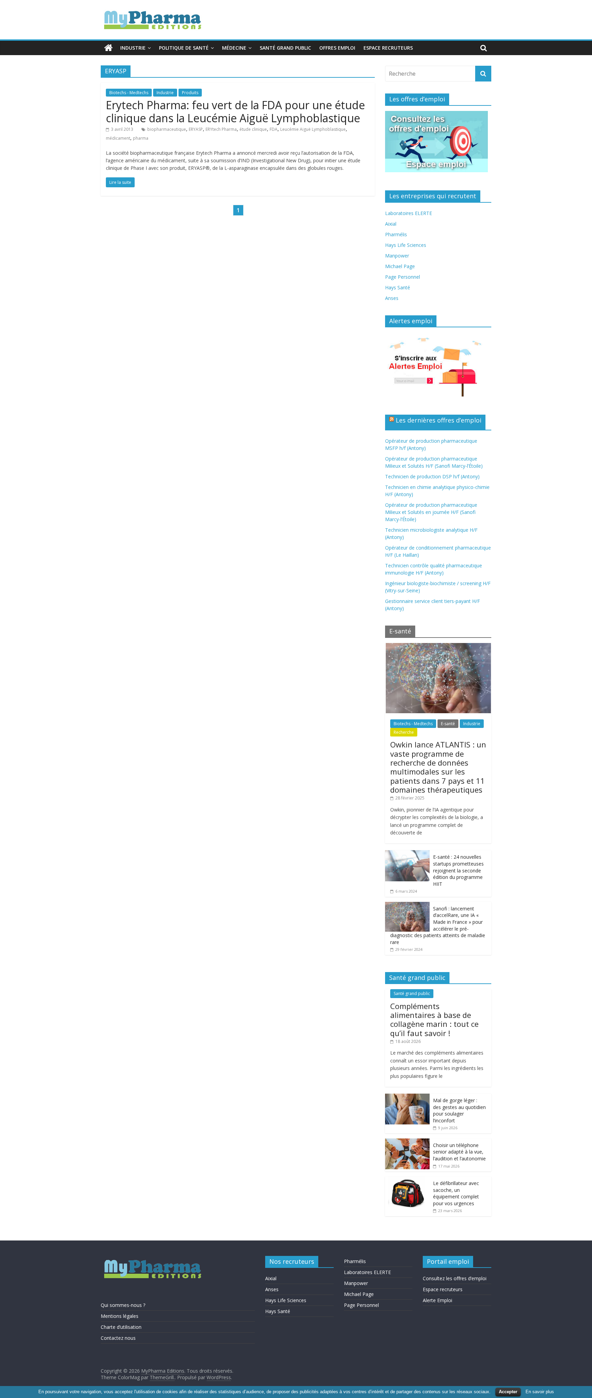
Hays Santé (397, 287)
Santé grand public (285, 48)
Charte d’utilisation (121, 1327)
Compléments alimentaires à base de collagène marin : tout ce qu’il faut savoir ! (434, 1019)
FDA (274, 129)
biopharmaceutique (166, 129)
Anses (391, 298)
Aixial (390, 224)
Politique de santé (184, 48)
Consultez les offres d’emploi (454, 1278)
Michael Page (400, 266)
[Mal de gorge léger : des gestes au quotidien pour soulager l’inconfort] (407, 1097)
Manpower (397, 255)
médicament (118, 138)
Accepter (508, 1391)
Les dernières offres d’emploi (438, 420)
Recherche (404, 732)
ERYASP (196, 129)
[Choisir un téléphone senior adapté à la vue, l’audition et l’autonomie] (407, 1142)
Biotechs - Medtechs (128, 93)
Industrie (133, 48)
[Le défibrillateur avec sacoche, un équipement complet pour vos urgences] (407, 1180)
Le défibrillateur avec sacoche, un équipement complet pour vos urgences (456, 1193)
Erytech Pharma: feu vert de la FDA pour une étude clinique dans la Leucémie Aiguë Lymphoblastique (235, 111)
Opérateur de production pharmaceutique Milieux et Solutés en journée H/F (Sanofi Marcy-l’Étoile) (431, 512)
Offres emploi (337, 48)
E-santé (448, 724)
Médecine (234, 48)
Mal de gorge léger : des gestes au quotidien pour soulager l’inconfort (459, 1110)
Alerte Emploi (437, 1300)
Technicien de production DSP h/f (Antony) (432, 476)
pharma (140, 138)
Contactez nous (118, 1338)
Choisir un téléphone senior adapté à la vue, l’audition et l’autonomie (459, 1152)
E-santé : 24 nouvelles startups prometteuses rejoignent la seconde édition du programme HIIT (458, 870)
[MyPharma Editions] (108, 48)
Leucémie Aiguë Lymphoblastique (313, 129)
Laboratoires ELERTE (408, 213)
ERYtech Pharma (221, 129)
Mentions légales (119, 1316)
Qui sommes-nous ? (123, 1305)
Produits (190, 93)
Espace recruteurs (388, 48)
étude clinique (253, 129)
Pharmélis (396, 234)
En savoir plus (540, 1391)
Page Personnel (402, 277)
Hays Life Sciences (405, 245)
